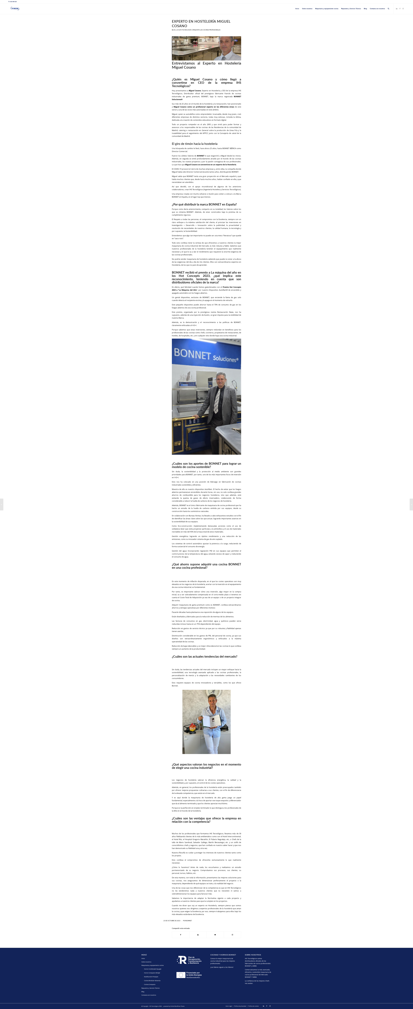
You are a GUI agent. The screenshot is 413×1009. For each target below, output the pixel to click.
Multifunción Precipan (151, 977)
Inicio (143, 958)
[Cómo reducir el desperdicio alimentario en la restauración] (411, 504)
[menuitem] (297, 8)
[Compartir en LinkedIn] (198, 935)
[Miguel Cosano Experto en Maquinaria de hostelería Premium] (206, 48)
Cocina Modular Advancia (152, 981)
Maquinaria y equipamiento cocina (152, 965)
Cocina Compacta (149, 984)
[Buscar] (388, 8)
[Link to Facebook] (399, 8)
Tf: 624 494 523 (12, 1)
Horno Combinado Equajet (152, 969)
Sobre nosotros (146, 962)
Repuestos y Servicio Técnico (150, 988)
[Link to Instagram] (403, 8)
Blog (174, 30)
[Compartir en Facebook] (180, 935)
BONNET (200, 156)
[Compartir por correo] (215, 935)
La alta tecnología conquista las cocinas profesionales (198, 30)
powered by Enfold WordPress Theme (173, 1006)
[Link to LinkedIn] (396, 8)
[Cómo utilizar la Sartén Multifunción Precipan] (1, 504)
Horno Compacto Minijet (152, 973)
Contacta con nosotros (148, 995)
